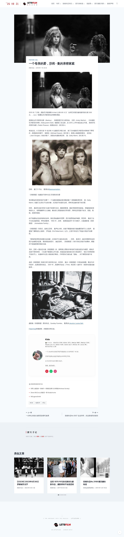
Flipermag (32, 329)
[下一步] (106, 475)
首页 (52, 3)
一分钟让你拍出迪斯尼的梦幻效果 (37, 414)
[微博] (46, 371)
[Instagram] (55, 371)
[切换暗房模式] (120, 532)
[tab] (58, 494)
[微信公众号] (51, 371)
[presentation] (29, 467)
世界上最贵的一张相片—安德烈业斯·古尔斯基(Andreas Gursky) (50, 388)
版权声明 (110, 3)
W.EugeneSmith (36, 396)
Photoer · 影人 (33, 60)
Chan (21, 488)
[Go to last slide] (17, 475)
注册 (42, 436)
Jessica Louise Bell (76, 323)
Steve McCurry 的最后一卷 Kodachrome (43, 392)
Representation (54, 189)
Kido (33, 68)
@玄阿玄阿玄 (90, 488)
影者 (31, 403)
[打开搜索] (117, 3)
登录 (38, 436)
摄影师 (37, 133)
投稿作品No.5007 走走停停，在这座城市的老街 (81, 414)
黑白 (44, 403)
